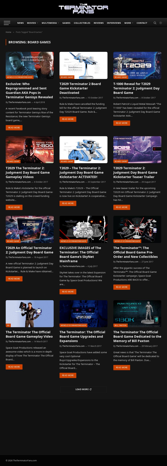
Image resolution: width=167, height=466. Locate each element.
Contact (142, 22)
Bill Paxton (120, 325)
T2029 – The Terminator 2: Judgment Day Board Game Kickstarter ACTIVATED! (82, 172)
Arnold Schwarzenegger (19, 77)
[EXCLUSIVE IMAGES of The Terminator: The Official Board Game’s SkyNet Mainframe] (83, 229)
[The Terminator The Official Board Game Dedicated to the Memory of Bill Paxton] (137, 313)
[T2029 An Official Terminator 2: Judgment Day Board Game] (30, 229)
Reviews (99, 22)
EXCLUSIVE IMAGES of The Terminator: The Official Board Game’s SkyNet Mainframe (80, 254)
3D (8, 325)
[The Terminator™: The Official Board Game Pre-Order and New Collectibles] (137, 229)
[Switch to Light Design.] (160, 22)
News (20, 22)
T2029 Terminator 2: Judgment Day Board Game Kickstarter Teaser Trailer (135, 172)
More (127, 22)
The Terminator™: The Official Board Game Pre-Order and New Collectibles (135, 252)
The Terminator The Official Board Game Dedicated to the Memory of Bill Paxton (137, 336)
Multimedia (49, 22)
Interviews (114, 22)
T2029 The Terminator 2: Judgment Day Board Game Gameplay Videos (28, 172)
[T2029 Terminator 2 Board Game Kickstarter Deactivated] (83, 65)
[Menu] (7, 22)
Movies (31, 22)
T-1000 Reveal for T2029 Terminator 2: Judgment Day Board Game (136, 88)
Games (66, 22)
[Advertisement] (83, 427)
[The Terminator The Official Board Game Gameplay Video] (30, 313)
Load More (82, 389)
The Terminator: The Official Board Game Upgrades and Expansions (82, 336)
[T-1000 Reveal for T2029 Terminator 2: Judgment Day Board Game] (137, 65)
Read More (14, 127)
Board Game (67, 77)
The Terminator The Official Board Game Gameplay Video (29, 334)
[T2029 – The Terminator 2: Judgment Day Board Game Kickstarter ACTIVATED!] (83, 149)
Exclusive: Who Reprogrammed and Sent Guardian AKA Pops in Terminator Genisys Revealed (29, 90)
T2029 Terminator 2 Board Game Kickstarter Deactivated (80, 88)
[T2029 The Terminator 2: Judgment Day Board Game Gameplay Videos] (30, 149)
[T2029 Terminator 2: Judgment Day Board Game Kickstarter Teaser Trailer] (137, 149)
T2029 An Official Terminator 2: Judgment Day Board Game (29, 250)
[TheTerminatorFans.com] (83, 9)
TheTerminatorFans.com (19, 102)
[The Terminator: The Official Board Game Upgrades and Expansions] (83, 313)
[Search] (155, 23)
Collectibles (82, 22)
